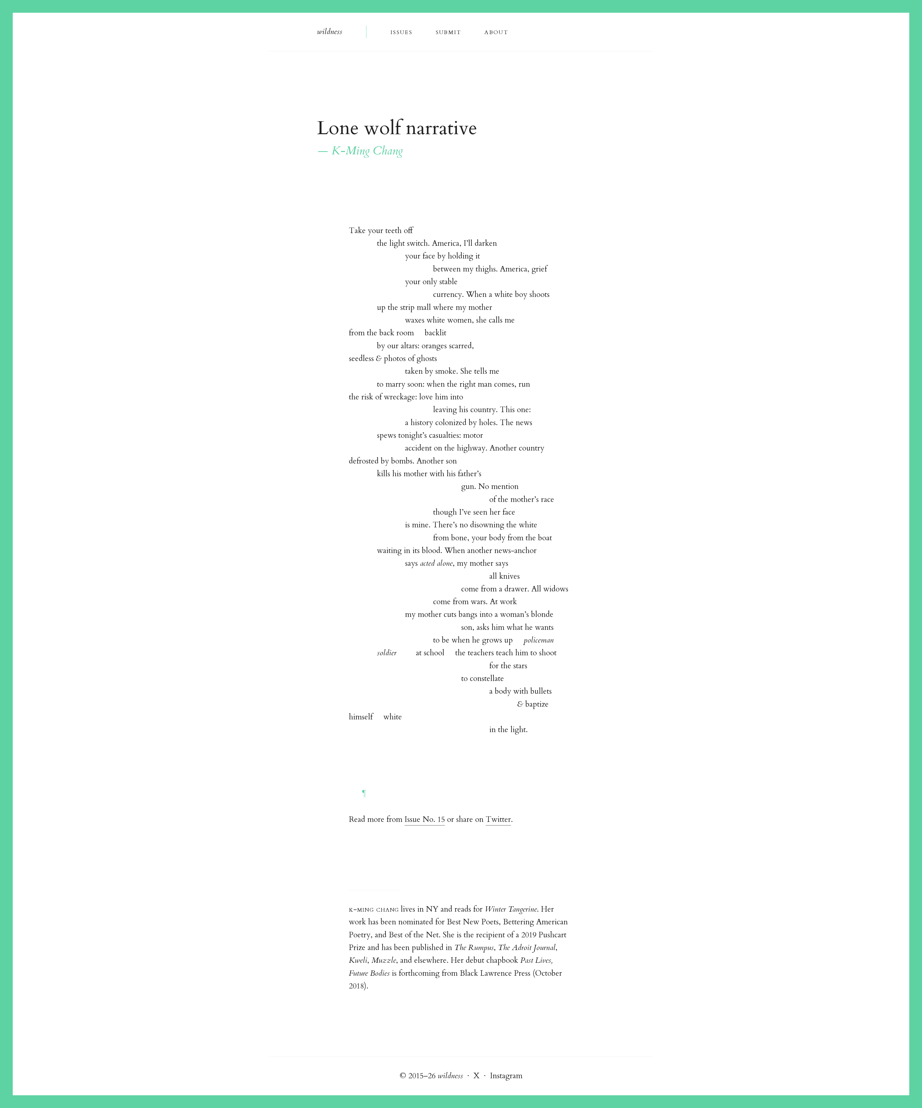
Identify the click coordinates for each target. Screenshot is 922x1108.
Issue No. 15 (425, 819)
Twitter (498, 819)
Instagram (506, 1076)
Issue (401, 31)
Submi (448, 31)
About (496, 31)
